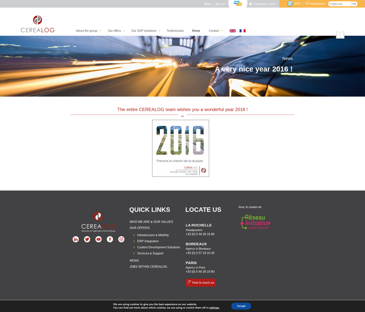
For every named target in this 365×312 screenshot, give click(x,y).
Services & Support (150, 253)
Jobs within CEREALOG (148, 266)
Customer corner (264, 4)
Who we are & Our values (151, 221)
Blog (208, 4)
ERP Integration (148, 241)
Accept (241, 306)
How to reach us (203, 282)
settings (214, 308)
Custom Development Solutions (158, 247)
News (196, 30)
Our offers (140, 227)
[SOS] (290, 3)
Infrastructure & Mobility (153, 235)
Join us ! (220, 4)
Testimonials (175, 30)
